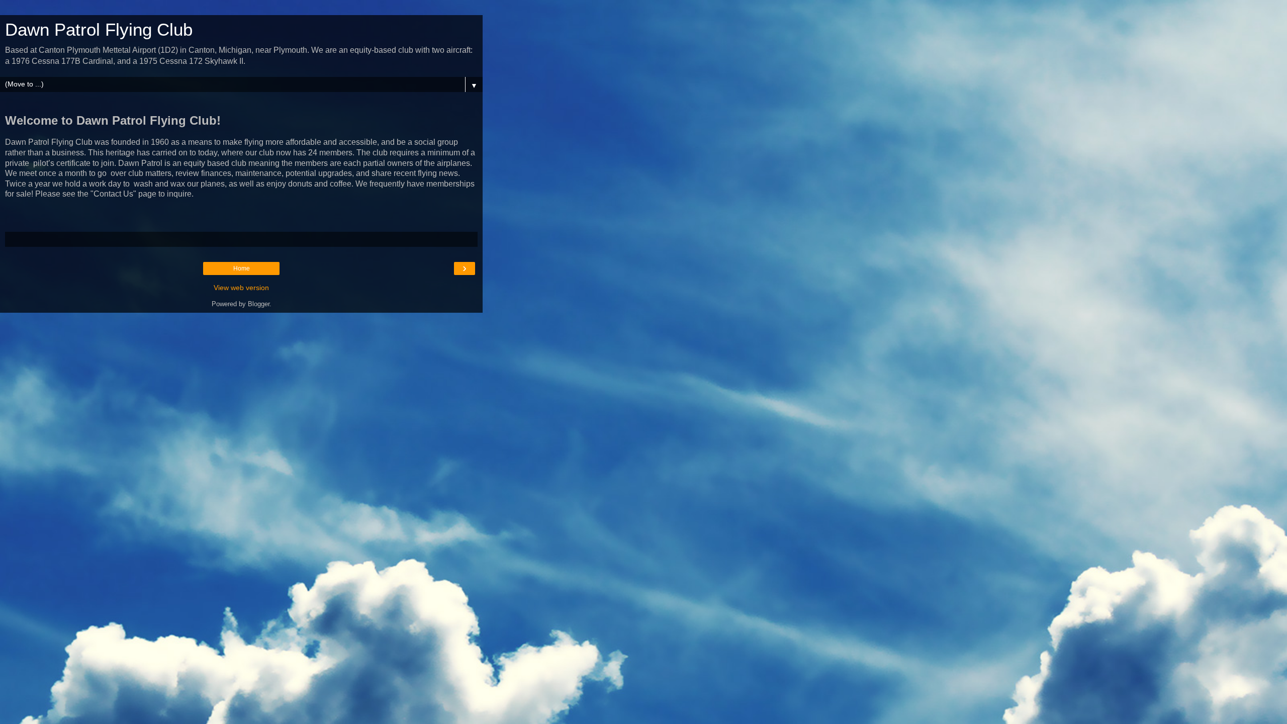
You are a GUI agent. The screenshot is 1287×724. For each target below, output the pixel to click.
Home (241, 268)
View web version (241, 288)
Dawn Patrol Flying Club (99, 29)
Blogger (258, 304)
